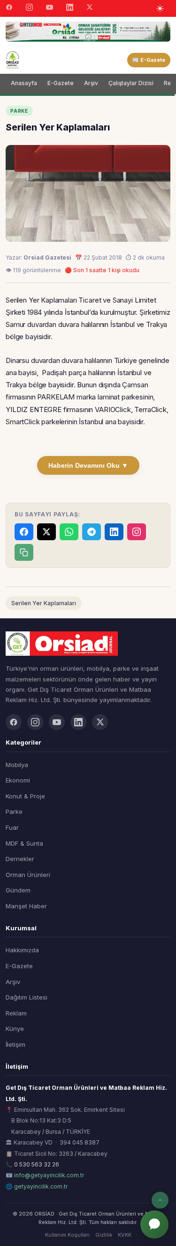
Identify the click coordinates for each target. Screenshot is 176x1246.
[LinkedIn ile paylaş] (114, 531)
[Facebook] (9, 8)
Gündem (18, 890)
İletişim (15, 1044)
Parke (14, 811)
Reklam (16, 1013)
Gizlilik (103, 1235)
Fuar (12, 827)
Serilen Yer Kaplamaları (43, 603)
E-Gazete (60, 83)
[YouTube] (49, 8)
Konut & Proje (25, 796)
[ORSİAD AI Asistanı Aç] (154, 1224)
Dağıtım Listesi (26, 997)
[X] (89, 8)
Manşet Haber (26, 906)
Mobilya (17, 764)
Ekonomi (18, 780)
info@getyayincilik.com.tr (49, 1175)
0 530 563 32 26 (36, 1164)
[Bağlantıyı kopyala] (24, 552)
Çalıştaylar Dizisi (130, 83)
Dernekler (20, 858)
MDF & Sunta (24, 843)
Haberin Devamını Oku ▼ (88, 465)
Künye (15, 1028)
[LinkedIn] (69, 8)
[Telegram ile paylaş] (91, 531)
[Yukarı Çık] (160, 1200)
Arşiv (91, 83)
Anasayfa (24, 83)
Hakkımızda (22, 950)
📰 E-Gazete (148, 60)
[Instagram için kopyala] (136, 531)
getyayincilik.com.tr (41, 1186)
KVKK (124, 1235)
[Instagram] (29, 8)
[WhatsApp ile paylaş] (69, 531)
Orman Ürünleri (28, 874)
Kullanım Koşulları (67, 1235)
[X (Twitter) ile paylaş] (46, 531)
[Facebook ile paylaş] (24, 531)
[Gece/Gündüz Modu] (160, 8)
